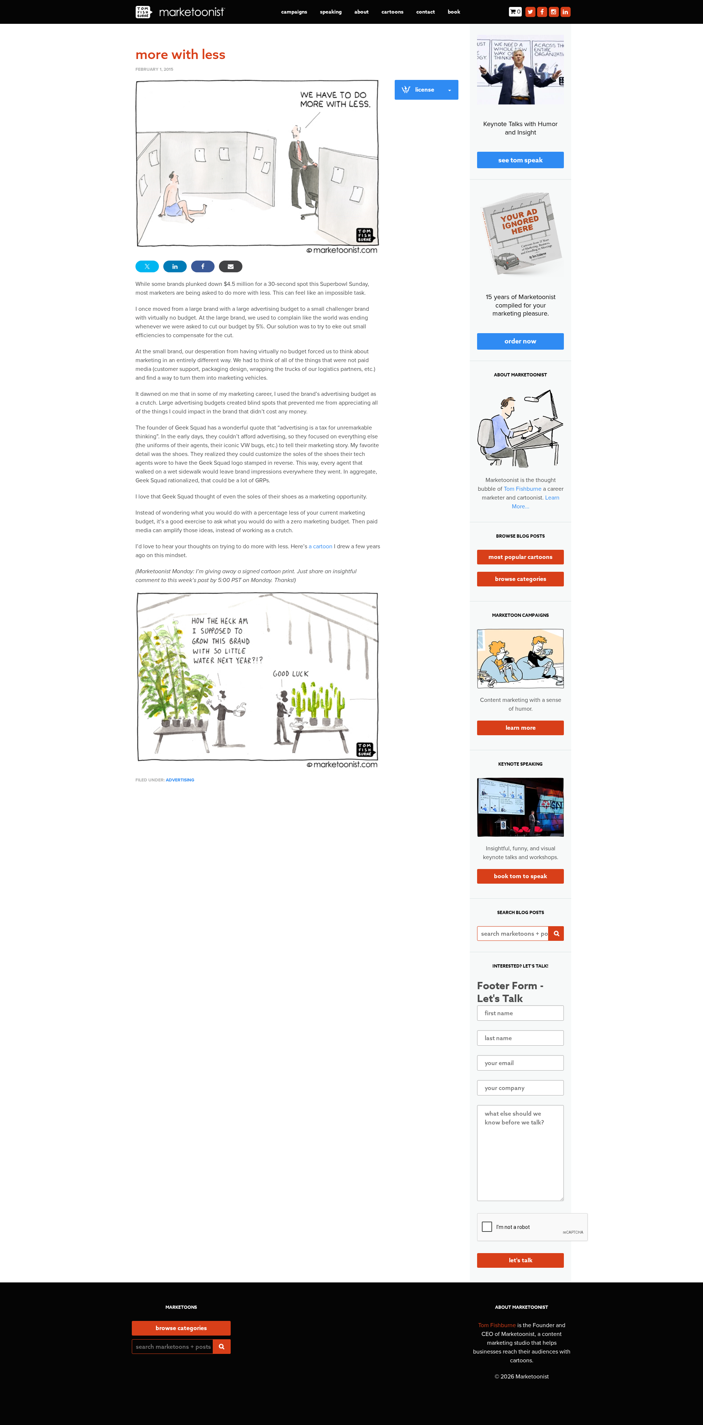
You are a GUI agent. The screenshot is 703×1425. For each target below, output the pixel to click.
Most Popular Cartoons (520, 557)
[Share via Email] (230, 266)
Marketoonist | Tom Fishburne (180, 12)
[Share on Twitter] (147, 266)
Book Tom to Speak (520, 876)
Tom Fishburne (523, 489)
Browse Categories (520, 579)
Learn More (521, 727)
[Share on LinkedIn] (175, 266)
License (424, 89)
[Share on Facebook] (203, 266)
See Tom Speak (520, 160)
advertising (180, 780)
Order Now (520, 341)
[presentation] (532, 1227)
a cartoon (320, 546)
